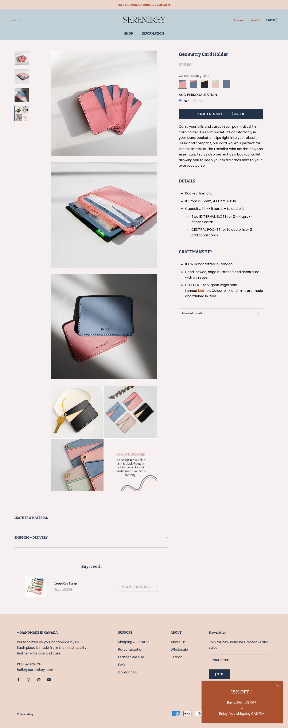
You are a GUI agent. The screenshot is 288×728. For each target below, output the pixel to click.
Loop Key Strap (65, 583)
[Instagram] (28, 679)
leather (204, 290)
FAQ (121, 664)
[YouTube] (49, 679)
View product (137, 587)
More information (193, 313)
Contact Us (127, 672)
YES (201, 100)
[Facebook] (18, 679)
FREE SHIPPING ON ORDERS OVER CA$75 (144, 4)
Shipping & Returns (133, 642)
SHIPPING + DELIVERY (31, 537)
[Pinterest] (38, 679)
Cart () (271, 20)
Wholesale (179, 649)
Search (255, 20)
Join (219, 674)
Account (239, 20)
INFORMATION (153, 33)
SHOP (128, 33)
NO (186, 100)
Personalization (130, 649)
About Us (178, 642)
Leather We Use (131, 657)
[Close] (278, 686)
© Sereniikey (25, 714)
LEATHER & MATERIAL (31, 518)
